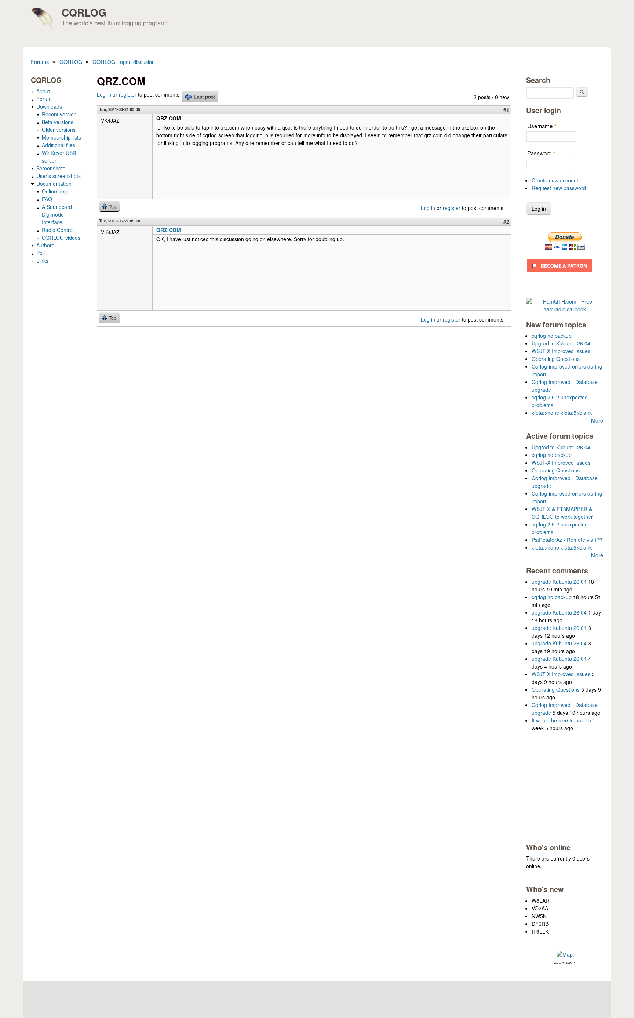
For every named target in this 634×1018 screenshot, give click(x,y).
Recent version (59, 114)
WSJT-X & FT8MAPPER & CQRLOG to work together (562, 512)
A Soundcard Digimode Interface (57, 214)
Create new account (555, 180)
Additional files (58, 145)
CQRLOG (84, 12)
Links (42, 260)
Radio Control (58, 229)
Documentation (54, 183)
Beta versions (57, 122)
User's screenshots (58, 176)
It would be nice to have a (561, 720)
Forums (40, 61)
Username (542, 126)
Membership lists (61, 137)
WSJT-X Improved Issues (561, 351)
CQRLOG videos (61, 237)
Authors (45, 245)
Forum (44, 98)
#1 (506, 109)
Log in (104, 94)
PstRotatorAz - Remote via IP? (567, 539)
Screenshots (50, 168)
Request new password (559, 188)
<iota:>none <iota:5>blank (562, 412)
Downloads (49, 106)
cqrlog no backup (552, 335)
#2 (506, 221)
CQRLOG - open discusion (123, 61)
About (43, 91)
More (597, 420)
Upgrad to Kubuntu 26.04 (561, 343)
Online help (55, 191)
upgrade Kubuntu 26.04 (559, 581)
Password (541, 153)
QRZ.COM (168, 229)
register (127, 94)
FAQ (47, 199)
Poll (40, 253)
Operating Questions (556, 358)
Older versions (59, 129)
